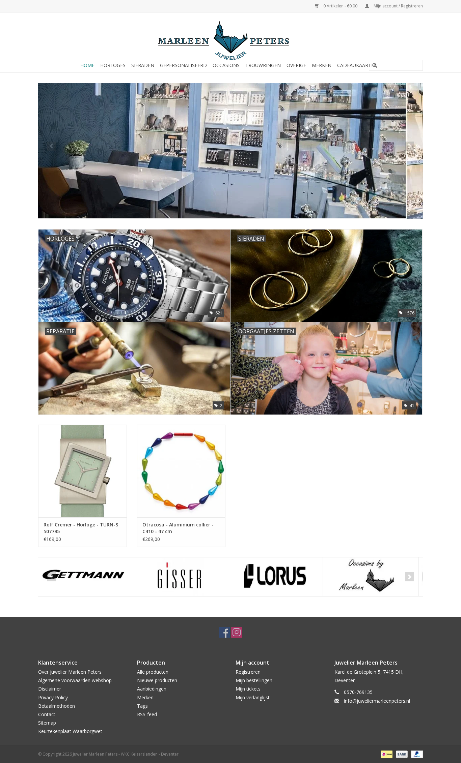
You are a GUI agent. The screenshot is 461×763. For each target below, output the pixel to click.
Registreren (248, 672)
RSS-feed (147, 714)
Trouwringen (263, 65)
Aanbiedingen (151, 688)
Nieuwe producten (157, 680)
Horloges (113, 65)
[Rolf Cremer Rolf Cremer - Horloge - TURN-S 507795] (82, 471)
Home (87, 65)
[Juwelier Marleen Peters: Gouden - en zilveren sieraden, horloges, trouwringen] (230, 37)
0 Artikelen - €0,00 (340, 6)
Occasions (226, 65)
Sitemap (47, 723)
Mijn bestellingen (254, 680)
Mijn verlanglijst (253, 697)
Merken (321, 65)
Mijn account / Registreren (398, 6)
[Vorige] (51, 146)
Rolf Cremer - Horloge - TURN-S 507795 (81, 528)
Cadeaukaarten (357, 65)
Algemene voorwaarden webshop (75, 680)
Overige (296, 65)
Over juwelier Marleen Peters (70, 672)
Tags (142, 706)
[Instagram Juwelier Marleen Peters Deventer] (236, 632)
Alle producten (152, 672)
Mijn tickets (248, 688)
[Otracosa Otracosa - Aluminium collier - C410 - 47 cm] (181, 471)
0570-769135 (358, 692)
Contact (46, 714)
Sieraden (142, 65)
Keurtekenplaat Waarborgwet (70, 731)
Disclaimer (49, 688)
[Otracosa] (374, 576)
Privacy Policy (53, 697)
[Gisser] (86, 576)
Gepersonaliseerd (183, 65)
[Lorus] (182, 576)
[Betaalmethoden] (386, 754)
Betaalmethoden (56, 706)
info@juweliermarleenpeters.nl (377, 701)
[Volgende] (409, 146)
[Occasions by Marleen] (278, 576)
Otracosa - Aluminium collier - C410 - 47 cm (178, 528)
